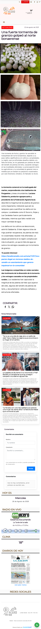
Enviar (31, 468)
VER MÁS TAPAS (20, 585)
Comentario (9, 447)
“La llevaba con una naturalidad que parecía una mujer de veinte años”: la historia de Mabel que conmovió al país (20, 409)
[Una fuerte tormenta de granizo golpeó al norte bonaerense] (20, 87)
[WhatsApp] (31, 1)
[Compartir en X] (9, 307)
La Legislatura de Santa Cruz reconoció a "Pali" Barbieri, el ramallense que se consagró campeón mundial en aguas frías (20, 374)
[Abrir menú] (4, 22)
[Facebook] (34, 1)
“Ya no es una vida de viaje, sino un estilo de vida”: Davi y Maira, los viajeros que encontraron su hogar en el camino (20, 338)
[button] (19, 1)
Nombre (8, 439)
